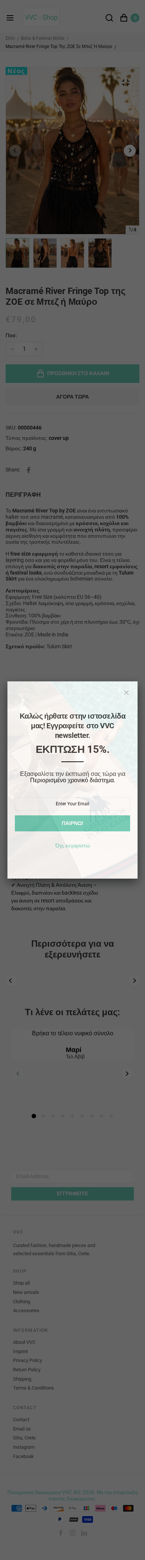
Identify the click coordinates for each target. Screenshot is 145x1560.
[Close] (126, 692)
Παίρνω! (72, 823)
